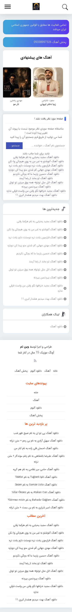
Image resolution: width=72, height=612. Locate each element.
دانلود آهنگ (56, 326)
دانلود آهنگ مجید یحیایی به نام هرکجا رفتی (36, 157)
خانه (55, 371)
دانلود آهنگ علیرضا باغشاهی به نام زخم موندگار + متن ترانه (36, 459)
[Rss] (35, 360)
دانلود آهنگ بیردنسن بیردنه (36, 187)
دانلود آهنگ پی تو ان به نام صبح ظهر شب (36, 433)
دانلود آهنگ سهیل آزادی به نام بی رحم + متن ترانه (36, 441)
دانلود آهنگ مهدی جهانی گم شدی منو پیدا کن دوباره (36, 170)
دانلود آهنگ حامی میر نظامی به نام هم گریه (36, 469)
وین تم (24, 347)
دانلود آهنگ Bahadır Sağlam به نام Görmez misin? (36, 500)
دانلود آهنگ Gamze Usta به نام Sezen (36, 485)
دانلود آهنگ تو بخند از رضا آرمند (36, 178)
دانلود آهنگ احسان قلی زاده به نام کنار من (36, 448)
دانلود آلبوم (36, 371)
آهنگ (47, 371)
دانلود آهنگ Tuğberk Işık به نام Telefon (36, 477)
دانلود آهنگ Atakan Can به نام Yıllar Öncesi (36, 492)
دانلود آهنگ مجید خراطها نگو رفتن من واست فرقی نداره (36, 191)
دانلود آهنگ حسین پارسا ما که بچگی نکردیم (36, 174)
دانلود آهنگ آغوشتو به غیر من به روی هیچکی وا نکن (36, 161)
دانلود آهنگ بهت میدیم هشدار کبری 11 (36, 195)
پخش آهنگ (21, 371)
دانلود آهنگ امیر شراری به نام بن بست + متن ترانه (36, 507)
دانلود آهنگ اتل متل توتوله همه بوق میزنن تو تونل (36, 182)
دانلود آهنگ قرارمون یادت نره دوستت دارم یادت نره (36, 166)
